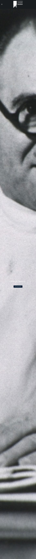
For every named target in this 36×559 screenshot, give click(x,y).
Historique (18, 286)
